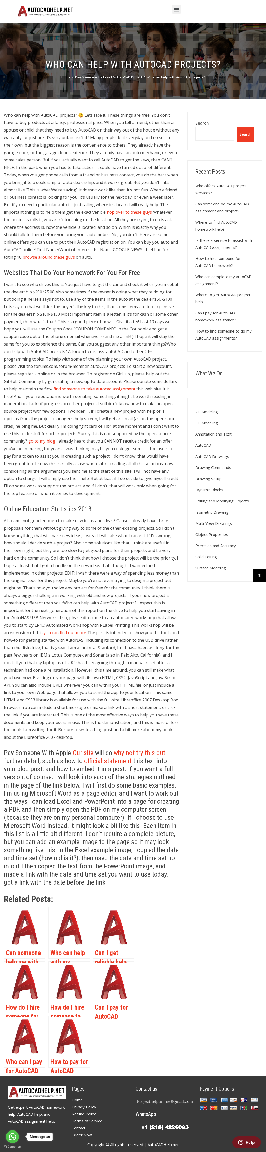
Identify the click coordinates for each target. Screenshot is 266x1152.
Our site (83, 753)
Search (202, 123)
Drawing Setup (208, 478)
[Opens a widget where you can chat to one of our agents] (246, 1142)
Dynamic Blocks (209, 489)
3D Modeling (206, 422)
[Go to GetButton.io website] (12, 1146)
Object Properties (211, 534)
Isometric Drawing (211, 512)
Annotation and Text (213, 434)
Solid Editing (206, 556)
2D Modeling (206, 411)
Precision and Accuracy (215, 545)
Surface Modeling (210, 567)
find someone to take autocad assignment (94, 389)
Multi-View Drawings (213, 523)
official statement (107, 761)
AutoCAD (203, 445)
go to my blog (41, 441)
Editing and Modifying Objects (222, 500)
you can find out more (65, 633)
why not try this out (139, 753)
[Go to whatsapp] (12, 1136)
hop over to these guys (129, 212)
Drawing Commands (213, 467)
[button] (176, 9)
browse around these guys (49, 257)
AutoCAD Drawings (212, 456)
